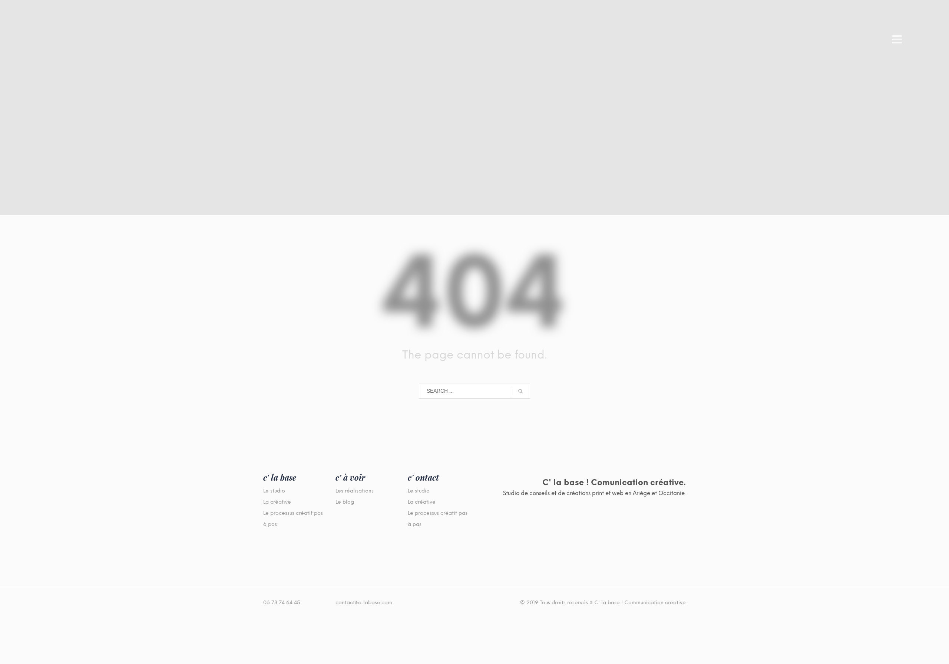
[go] (520, 391)
